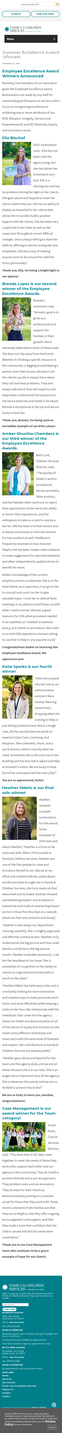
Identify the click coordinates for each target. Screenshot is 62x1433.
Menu (10, 39)
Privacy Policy (39, 1407)
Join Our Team (45, 14)
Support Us (8, 1389)
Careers (6, 1396)
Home (5, 1376)
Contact (6, 1393)
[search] (57, 4)
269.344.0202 (16, 1322)
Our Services (8, 1382)
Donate (16, 14)
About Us (7, 1379)
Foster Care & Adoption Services (19, 1386)
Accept (52, 1427)
